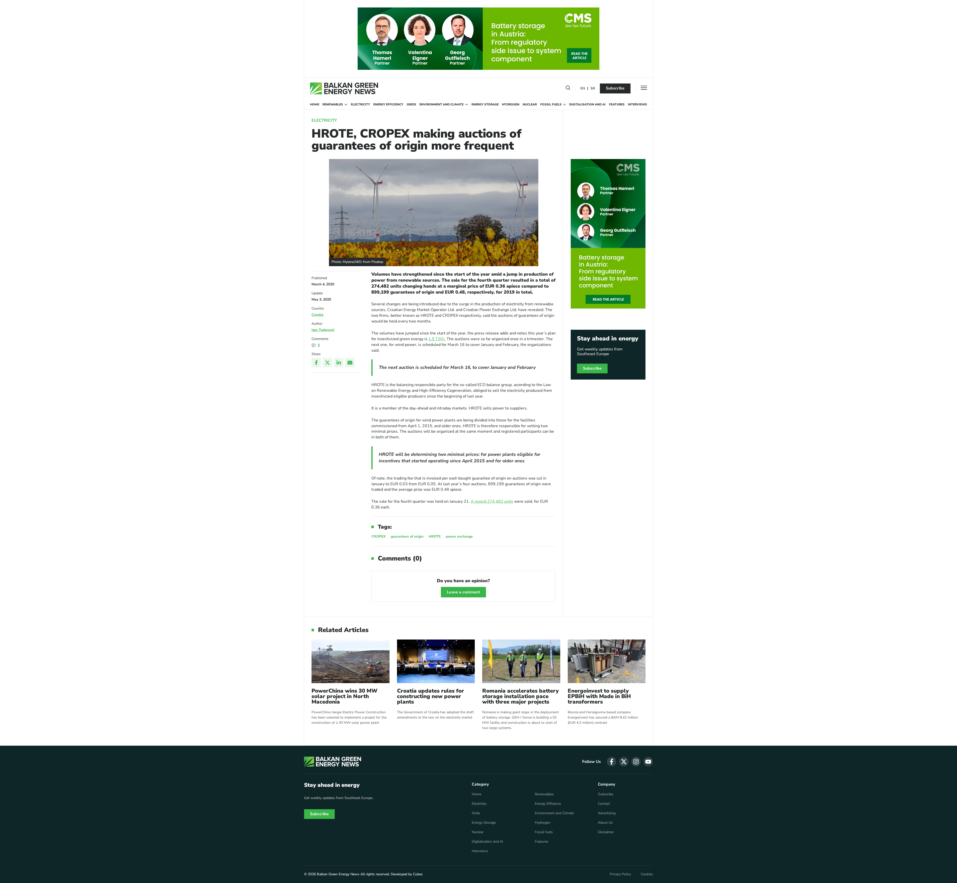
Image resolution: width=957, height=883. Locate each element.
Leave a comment (463, 592)
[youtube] (648, 761)
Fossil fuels (550, 104)
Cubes (418, 874)
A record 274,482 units (492, 501)
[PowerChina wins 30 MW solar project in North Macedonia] (351, 661)
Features (617, 104)
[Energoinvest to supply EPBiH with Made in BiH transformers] (607, 661)
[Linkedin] (338, 362)
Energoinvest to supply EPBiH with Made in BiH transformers (599, 696)
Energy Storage (485, 104)
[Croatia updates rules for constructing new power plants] (436, 661)
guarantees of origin (407, 536)
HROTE (435, 536)
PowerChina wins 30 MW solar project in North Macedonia (345, 696)
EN (582, 88)
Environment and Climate (441, 104)
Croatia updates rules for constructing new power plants (430, 696)
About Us (605, 823)
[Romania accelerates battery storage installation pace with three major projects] (521, 661)
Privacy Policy (620, 874)
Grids (411, 104)
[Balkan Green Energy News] (344, 88)
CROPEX (378, 536)
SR (592, 88)
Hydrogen (510, 104)
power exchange (459, 536)
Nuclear (530, 104)
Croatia (317, 314)
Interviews (637, 104)
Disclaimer (606, 832)
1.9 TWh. (437, 339)
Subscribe (615, 88)
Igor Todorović (323, 329)
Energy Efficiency (388, 104)
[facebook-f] (611, 761)
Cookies (647, 874)
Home (314, 104)
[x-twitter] (624, 761)
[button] (568, 88)
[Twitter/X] (327, 362)
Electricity (360, 104)
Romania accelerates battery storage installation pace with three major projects (520, 696)
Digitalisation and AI (587, 104)
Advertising (607, 813)
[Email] (350, 362)
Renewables (332, 104)
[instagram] (636, 761)
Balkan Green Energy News (338, 874)
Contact (604, 804)
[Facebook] (316, 362)
